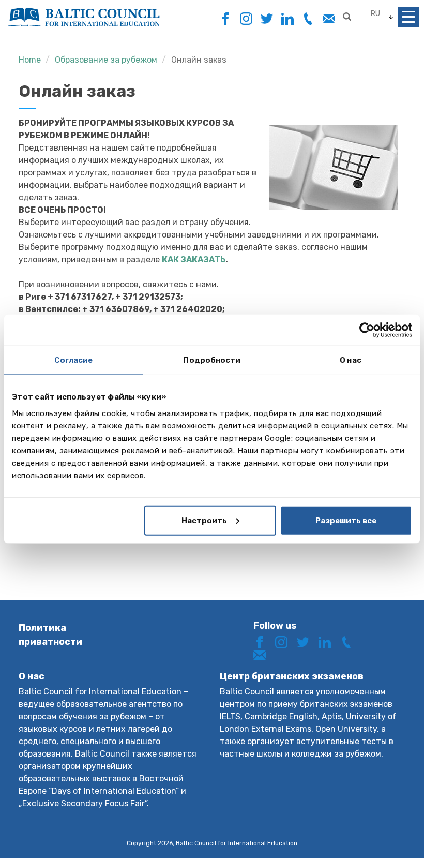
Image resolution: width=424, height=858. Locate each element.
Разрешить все (345, 520)
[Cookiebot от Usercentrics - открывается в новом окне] (367, 330)
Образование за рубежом (106, 60)
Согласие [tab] (73, 360)
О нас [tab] (350, 360)
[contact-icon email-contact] (329, 19)
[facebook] (225, 16)
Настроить (204, 520)
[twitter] (267, 19)
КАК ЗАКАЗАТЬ (193, 259)
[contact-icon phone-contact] (308, 19)
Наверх (379, 831)
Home (30, 60)
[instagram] (246, 19)
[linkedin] (287, 19)
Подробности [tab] (211, 360)
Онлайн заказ (198, 60)
